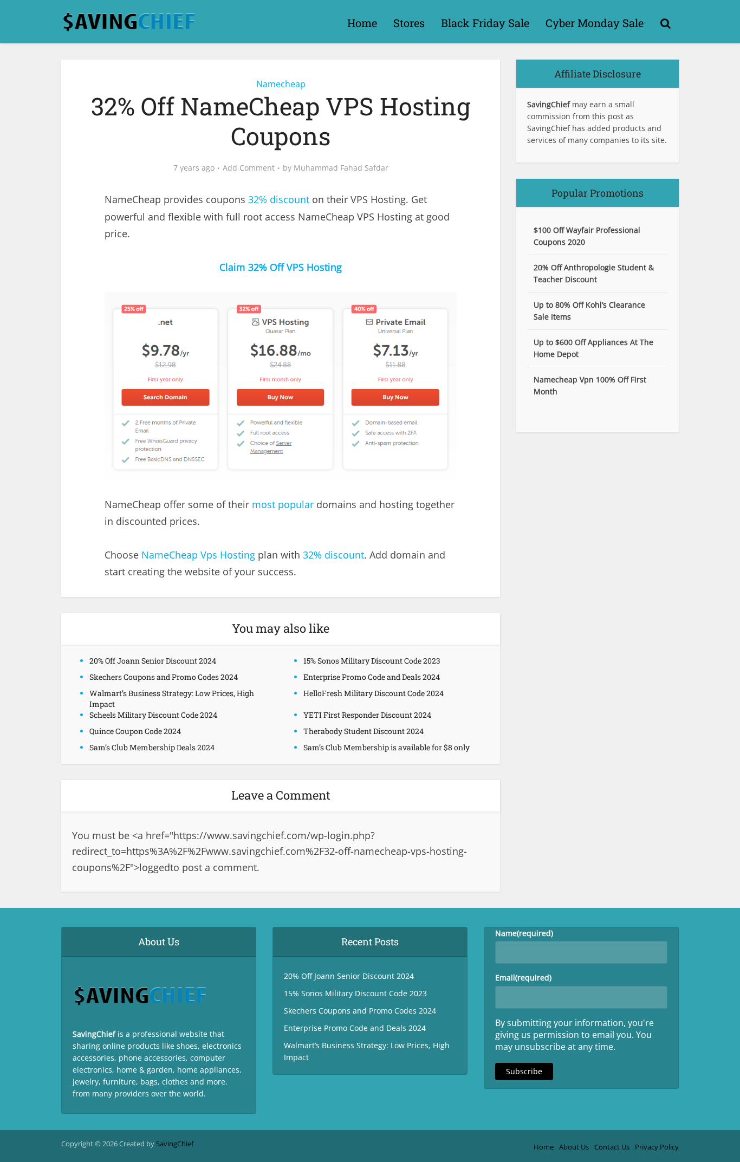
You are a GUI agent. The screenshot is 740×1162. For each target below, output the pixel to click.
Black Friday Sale (485, 23)
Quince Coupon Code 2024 (135, 731)
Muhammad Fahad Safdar (341, 168)
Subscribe (524, 1071)
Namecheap (281, 84)
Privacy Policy (657, 1147)
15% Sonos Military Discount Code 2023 (371, 660)
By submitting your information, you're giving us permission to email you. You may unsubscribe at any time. (574, 1035)
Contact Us (611, 1147)
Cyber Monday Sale (595, 23)
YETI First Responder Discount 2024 (367, 715)
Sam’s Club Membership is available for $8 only (386, 747)
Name (524, 933)
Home (362, 23)
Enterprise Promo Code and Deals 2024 (371, 677)
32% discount (278, 199)
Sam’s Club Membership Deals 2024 (152, 747)
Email (523, 977)
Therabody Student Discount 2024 (363, 731)
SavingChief (174, 1143)
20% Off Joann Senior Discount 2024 (152, 660)
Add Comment (249, 168)
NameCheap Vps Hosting (198, 554)
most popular (283, 504)
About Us (574, 1147)
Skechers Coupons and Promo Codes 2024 (163, 677)
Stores (409, 23)
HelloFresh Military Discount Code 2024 (373, 693)
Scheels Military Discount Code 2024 (153, 715)
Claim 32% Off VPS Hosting (280, 267)
